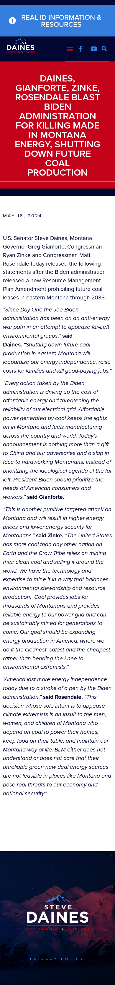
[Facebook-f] (80, 49)
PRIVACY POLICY (57, 958)
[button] (70, 49)
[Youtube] (94, 49)
